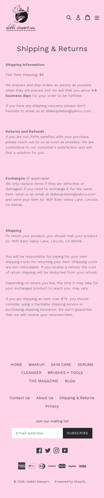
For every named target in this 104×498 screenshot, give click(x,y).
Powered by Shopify (70, 481)
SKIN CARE (61, 364)
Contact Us (20, 398)
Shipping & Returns (77, 398)
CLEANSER (31, 372)
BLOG (70, 381)
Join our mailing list (52, 421)
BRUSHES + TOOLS (65, 372)
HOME (16, 364)
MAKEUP (37, 364)
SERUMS (85, 364)
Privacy (52, 406)
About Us (44, 398)
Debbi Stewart (38, 481)
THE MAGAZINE (44, 381)
